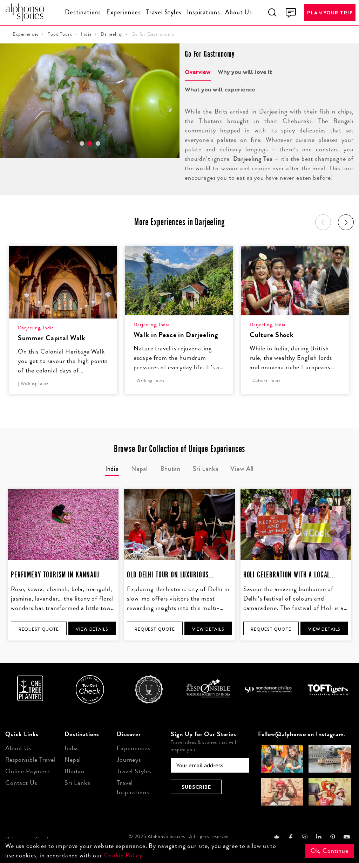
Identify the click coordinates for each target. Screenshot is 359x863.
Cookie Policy (123, 855)
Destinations (83, 12)
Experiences (123, 12)
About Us (238, 12)
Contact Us (21, 782)
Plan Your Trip (330, 12)
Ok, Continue (329, 850)
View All (242, 468)
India (86, 34)
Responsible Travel (30, 759)
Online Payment (27, 771)
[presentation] (323, 222)
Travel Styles (164, 12)
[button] (82, 143)
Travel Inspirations (133, 787)
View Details (92, 629)
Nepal (73, 759)
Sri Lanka (77, 782)
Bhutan (74, 771)
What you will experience (220, 89)
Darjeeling (112, 34)
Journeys (129, 759)
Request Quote (39, 629)
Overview (198, 72)
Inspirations (203, 12)
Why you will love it (245, 72)
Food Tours (59, 34)
